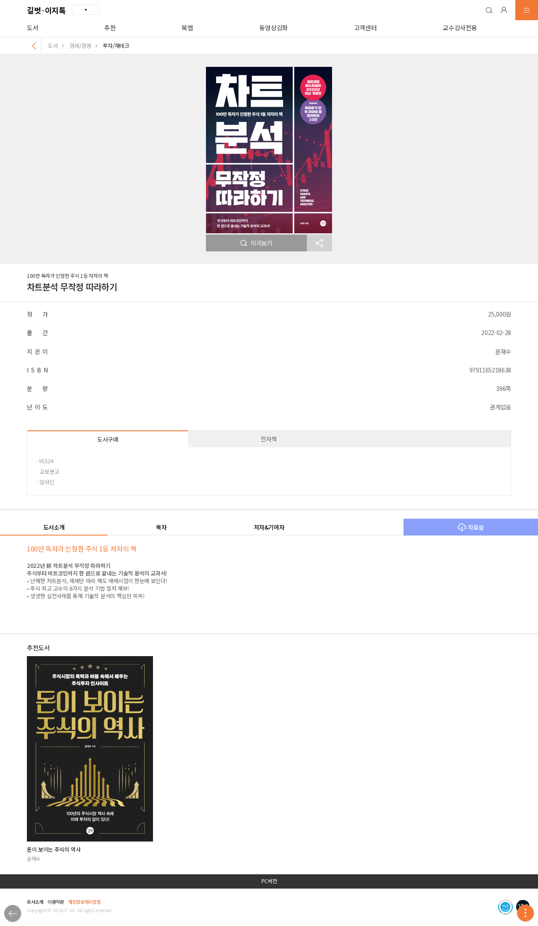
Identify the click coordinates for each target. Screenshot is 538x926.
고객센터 (365, 27)
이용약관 (55, 901)
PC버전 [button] (269, 881)
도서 (32, 27)
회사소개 (35, 901)
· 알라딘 (45, 482)
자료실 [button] (476, 527)
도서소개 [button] (54, 527)
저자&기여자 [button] (269, 527)
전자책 (269, 439)
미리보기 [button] (261, 243)
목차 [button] (161, 527)
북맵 (187, 27)
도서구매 (108, 439)
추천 (110, 27)
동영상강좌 (273, 27)
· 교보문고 (47, 471)
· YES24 (44, 461)
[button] (488, 10)
